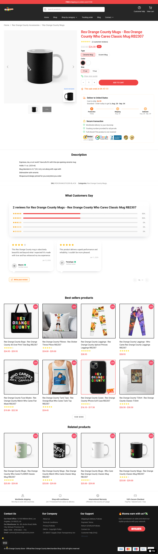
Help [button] (153, 551)
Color (83, 59)
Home (6, 25)
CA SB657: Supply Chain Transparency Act (59, 533)
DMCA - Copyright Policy (52, 529)
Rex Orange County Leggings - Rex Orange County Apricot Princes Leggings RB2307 (96, 345)
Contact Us (85, 529)
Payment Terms (87, 522)
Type (83, 51)
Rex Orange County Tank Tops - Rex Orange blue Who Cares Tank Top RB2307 (57, 401)
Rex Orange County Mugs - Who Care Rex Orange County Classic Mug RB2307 (97, 474)
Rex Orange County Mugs (53, 25)
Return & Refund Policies (90, 526)
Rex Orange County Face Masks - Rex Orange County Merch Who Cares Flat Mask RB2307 (20, 401)
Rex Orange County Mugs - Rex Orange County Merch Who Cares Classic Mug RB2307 (59, 474)
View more (79, 417)
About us (46, 519)
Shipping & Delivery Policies (91, 519)
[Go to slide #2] (47, 109)
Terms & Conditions (50, 522)
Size (82, 67)
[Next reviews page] (147, 280)
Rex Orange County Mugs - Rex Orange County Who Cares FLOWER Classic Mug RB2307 (21, 474)
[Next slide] (73, 66)
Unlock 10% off (5, 543)
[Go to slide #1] (34, 109)
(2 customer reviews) (100, 42)
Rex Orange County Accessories (26, 25)
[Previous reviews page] (135, 280)
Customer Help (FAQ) (89, 533)
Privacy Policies (49, 526)
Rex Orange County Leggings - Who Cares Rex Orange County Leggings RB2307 (134, 345)
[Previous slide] (7, 66)
